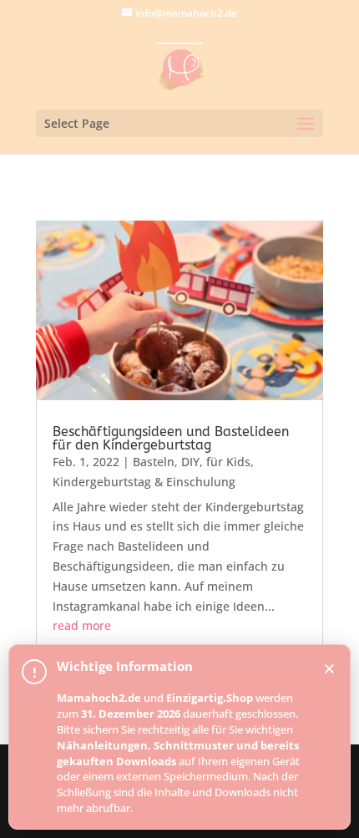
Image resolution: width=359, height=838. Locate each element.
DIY (190, 462)
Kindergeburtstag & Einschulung (144, 482)
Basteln (153, 462)
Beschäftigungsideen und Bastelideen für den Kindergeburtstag (171, 438)
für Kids (228, 462)
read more (82, 625)
